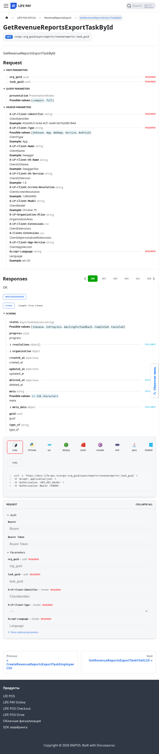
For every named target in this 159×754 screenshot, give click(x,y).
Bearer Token (16, 537)
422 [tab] (138, 278)
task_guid (14, 574)
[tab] (9, 306)
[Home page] (6, 18)
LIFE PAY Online (14, 702)
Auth (13, 515)
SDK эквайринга (15, 727)
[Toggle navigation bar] (6, 6)
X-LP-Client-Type (19, 605)
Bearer (12, 522)
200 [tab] (93, 278)
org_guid (13, 559)
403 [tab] (115, 278)
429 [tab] (149, 278)
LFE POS (9, 696)
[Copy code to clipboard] (148, 476)
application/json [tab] (14, 296)
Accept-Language (18, 619)
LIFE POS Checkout (17, 708)
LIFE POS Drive (13, 715)
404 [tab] (126, 278)
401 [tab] (104, 278)
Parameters (17, 552)
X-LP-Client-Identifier (23, 589)
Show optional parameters (24, 632)
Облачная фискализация (22, 721)
